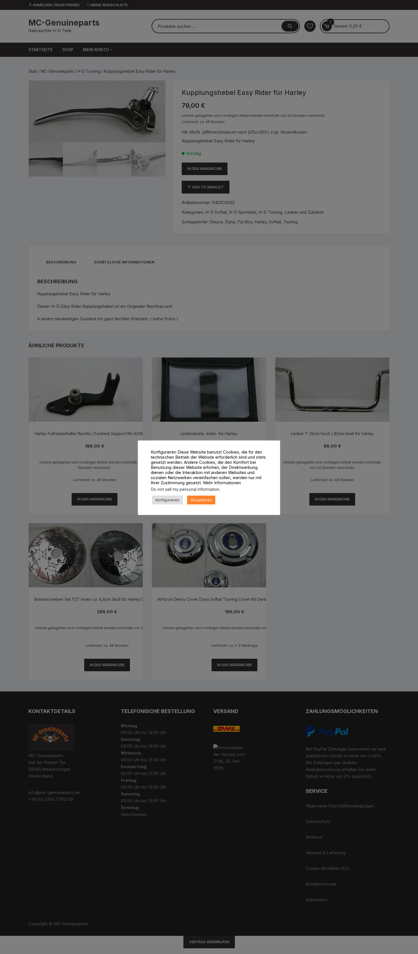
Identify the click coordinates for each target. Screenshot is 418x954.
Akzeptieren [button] (201, 500)
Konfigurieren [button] (167, 500)
